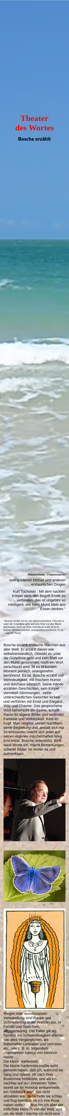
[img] (34, 279)
